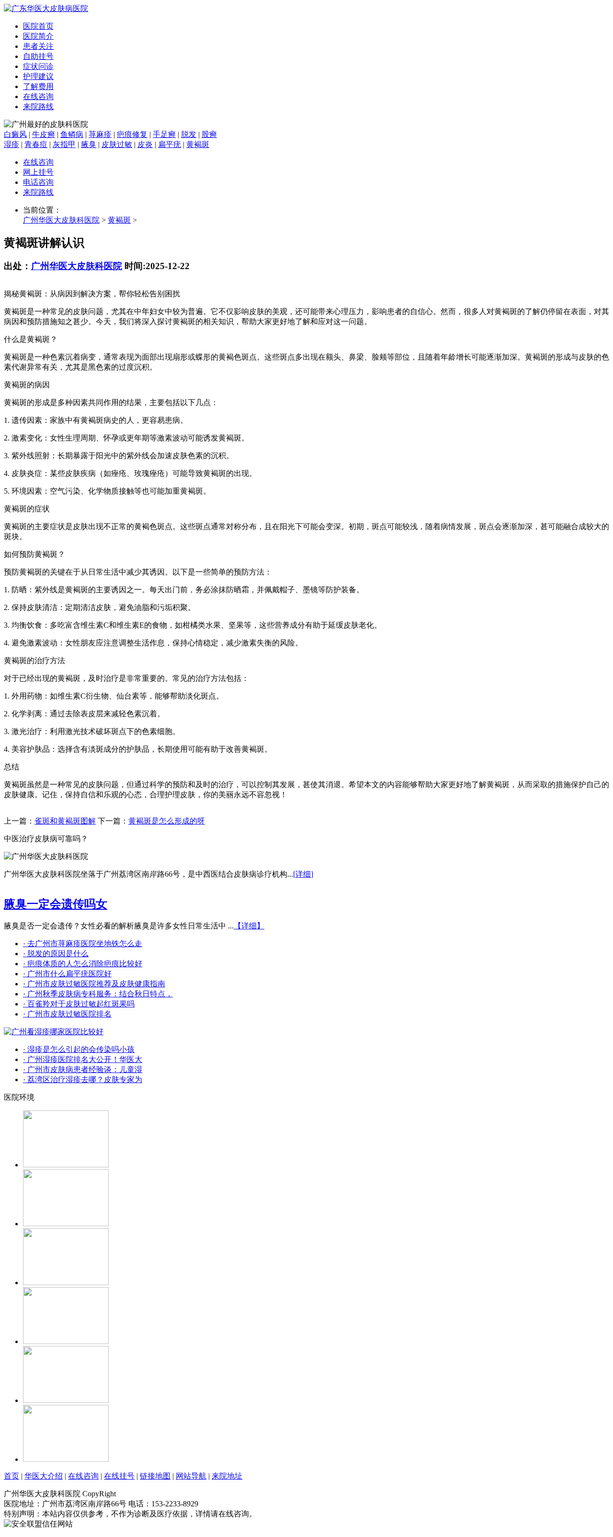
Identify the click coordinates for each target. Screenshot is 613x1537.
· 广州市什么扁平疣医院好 (67, 974)
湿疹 (11, 144)
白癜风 (15, 134)
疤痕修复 (132, 134)
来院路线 (38, 106)
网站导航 (191, 1476)
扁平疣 (169, 144)
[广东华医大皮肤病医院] (46, 8)
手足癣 (164, 134)
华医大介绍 (43, 1476)
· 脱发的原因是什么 (56, 953)
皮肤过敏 (117, 144)
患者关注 (38, 46)
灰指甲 (64, 144)
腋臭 (88, 144)
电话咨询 (38, 182)
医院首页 (38, 26)
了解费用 (38, 86)
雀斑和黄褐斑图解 (65, 821)
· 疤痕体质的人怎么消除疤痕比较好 (82, 964)
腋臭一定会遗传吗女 (55, 904)
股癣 (209, 134)
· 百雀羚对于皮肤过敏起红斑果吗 (79, 1004)
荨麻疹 (100, 134)
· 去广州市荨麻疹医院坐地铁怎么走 (82, 943)
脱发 (188, 134)
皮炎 (145, 144)
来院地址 (227, 1476)
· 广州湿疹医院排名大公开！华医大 (82, 1059)
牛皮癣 (43, 134)
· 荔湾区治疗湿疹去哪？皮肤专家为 (82, 1079)
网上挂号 (38, 172)
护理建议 (38, 76)
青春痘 (35, 144)
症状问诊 (38, 66)
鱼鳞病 (71, 134)
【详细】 (249, 926)
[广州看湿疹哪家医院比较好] (53, 1032)
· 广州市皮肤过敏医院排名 (67, 1014)
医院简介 (38, 36)
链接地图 (155, 1476)
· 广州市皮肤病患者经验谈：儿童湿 (82, 1069)
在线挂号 (119, 1476)
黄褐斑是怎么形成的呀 (166, 821)
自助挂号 (38, 56)
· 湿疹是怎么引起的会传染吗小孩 (79, 1049)
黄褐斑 (197, 144)
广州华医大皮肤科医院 (61, 220)
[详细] (303, 874)
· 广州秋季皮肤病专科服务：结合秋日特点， (98, 994)
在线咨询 (38, 96)
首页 (11, 1476)
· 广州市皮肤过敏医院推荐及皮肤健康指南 (94, 984)
